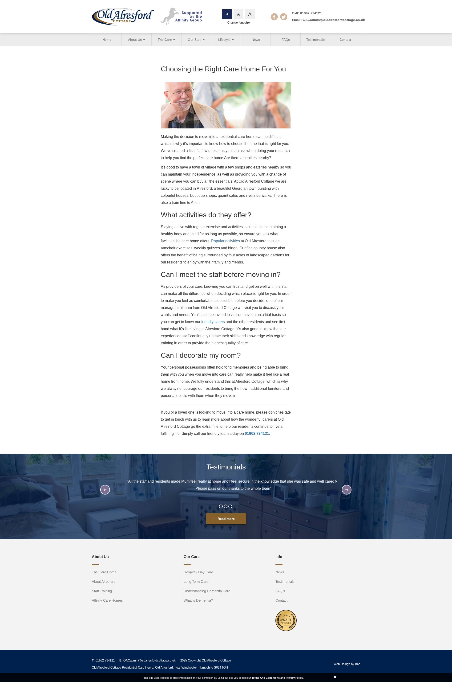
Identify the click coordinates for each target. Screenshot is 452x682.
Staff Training (102, 591)
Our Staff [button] (195, 39)
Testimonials (315, 39)
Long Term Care (196, 581)
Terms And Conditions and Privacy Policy (277, 677)
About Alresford (103, 581)
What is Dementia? (198, 600)
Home (106, 39)
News (256, 39)
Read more (226, 519)
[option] (226, 486)
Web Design (342, 664)
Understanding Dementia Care (207, 591)
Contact (345, 39)
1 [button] (221, 507)
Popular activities (225, 241)
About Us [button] (135, 39)
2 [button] (226, 507)
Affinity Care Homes (107, 600)
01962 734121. (257, 433)
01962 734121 (311, 13)
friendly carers (213, 322)
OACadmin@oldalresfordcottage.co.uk (334, 20)
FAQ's (280, 591)
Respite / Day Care (198, 572)
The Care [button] (165, 39)
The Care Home (104, 572)
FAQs (286, 39)
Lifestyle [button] (224, 39)
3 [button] (230, 507)
